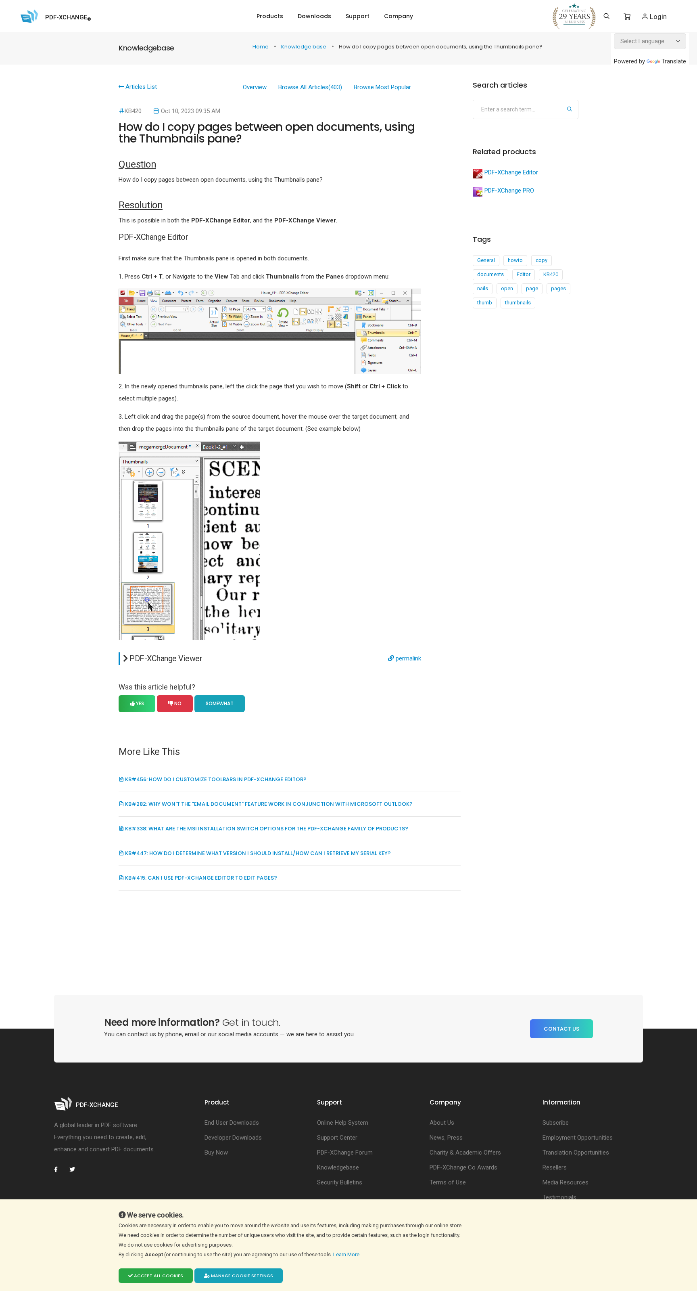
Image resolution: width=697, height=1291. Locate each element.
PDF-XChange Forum (345, 1152)
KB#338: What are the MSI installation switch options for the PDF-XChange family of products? (266, 828)
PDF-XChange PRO (509, 190)
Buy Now (216, 1152)
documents (490, 274)
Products (270, 16)
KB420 (550, 274)
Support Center (337, 1137)
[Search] (606, 16)
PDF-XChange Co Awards (463, 1167)
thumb (484, 303)
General (486, 260)
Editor (523, 274)
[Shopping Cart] (627, 17)
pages (558, 288)
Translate (674, 61)
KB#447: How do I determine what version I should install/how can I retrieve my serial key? (257, 853)
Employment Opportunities (578, 1137)
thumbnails (518, 303)
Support (357, 16)
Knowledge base (304, 46)
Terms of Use (448, 1182)
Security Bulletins (339, 1182)
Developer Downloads (233, 1137)
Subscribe (556, 1122)
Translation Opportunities (576, 1152)
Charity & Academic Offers (465, 1152)
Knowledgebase (338, 1167)
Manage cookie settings (241, 1275)
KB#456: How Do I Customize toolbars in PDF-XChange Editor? (215, 779)
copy (541, 260)
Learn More (347, 1254)
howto (515, 260)
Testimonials (559, 1197)
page (532, 288)
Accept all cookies (158, 1275)
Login (657, 17)
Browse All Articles (310, 87)
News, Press (446, 1137)
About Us (442, 1122)
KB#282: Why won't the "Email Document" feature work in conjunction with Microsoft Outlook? (268, 804)
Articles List (140, 86)
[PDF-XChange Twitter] (75, 1169)
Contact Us (561, 1029)
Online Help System (342, 1122)
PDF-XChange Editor (511, 172)
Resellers (555, 1167)
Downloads (314, 16)
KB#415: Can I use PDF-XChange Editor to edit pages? (200, 878)
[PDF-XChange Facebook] (60, 1169)
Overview (255, 87)
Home (261, 46)
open (507, 288)
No (177, 703)
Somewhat (220, 703)
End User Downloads (232, 1122)
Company (398, 16)
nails (482, 288)
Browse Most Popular (382, 87)
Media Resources (565, 1182)
